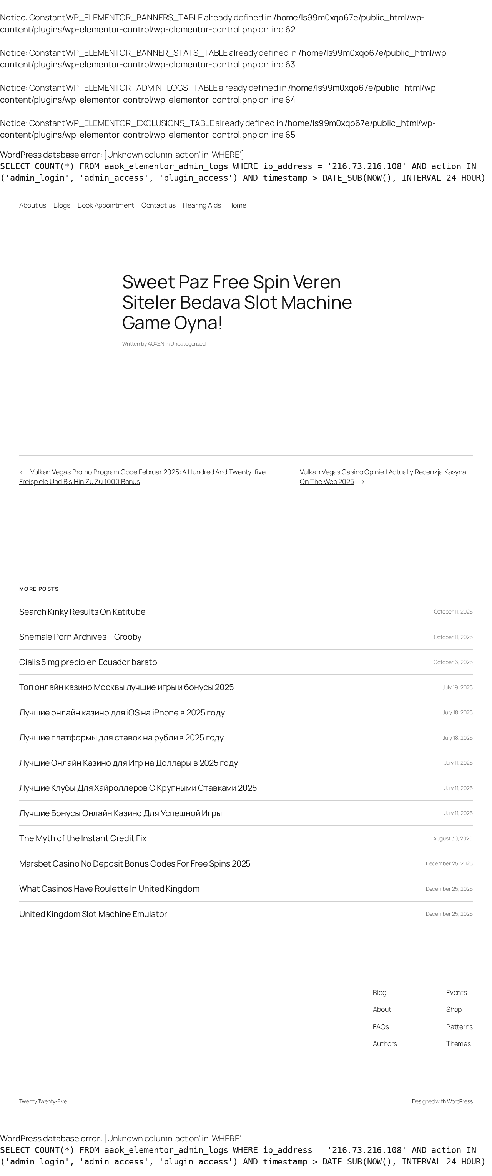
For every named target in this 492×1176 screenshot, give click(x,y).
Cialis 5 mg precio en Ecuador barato (88, 662)
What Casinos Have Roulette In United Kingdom (109, 888)
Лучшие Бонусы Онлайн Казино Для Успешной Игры (120, 813)
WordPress (460, 1101)
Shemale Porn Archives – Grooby (80, 636)
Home (237, 205)
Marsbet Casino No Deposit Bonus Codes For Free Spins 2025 (135, 863)
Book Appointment (106, 205)
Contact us (158, 205)
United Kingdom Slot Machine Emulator (93, 913)
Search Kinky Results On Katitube (82, 611)
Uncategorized (188, 343)
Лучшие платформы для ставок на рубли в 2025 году (121, 737)
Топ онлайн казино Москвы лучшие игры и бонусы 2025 (126, 687)
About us (32, 205)
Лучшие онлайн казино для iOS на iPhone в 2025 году (122, 712)
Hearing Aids (202, 205)
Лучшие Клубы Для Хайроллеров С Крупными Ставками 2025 (138, 787)
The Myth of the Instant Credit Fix (82, 838)
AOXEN (156, 343)
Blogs (61, 205)
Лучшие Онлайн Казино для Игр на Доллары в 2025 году (128, 762)
